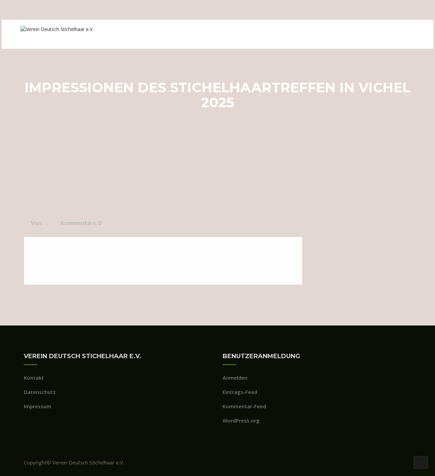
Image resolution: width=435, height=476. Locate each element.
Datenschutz (40, 391)
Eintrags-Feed (240, 391)
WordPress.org (241, 420)
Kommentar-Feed (244, 406)
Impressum (37, 406)
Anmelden (235, 377)
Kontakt (34, 377)
